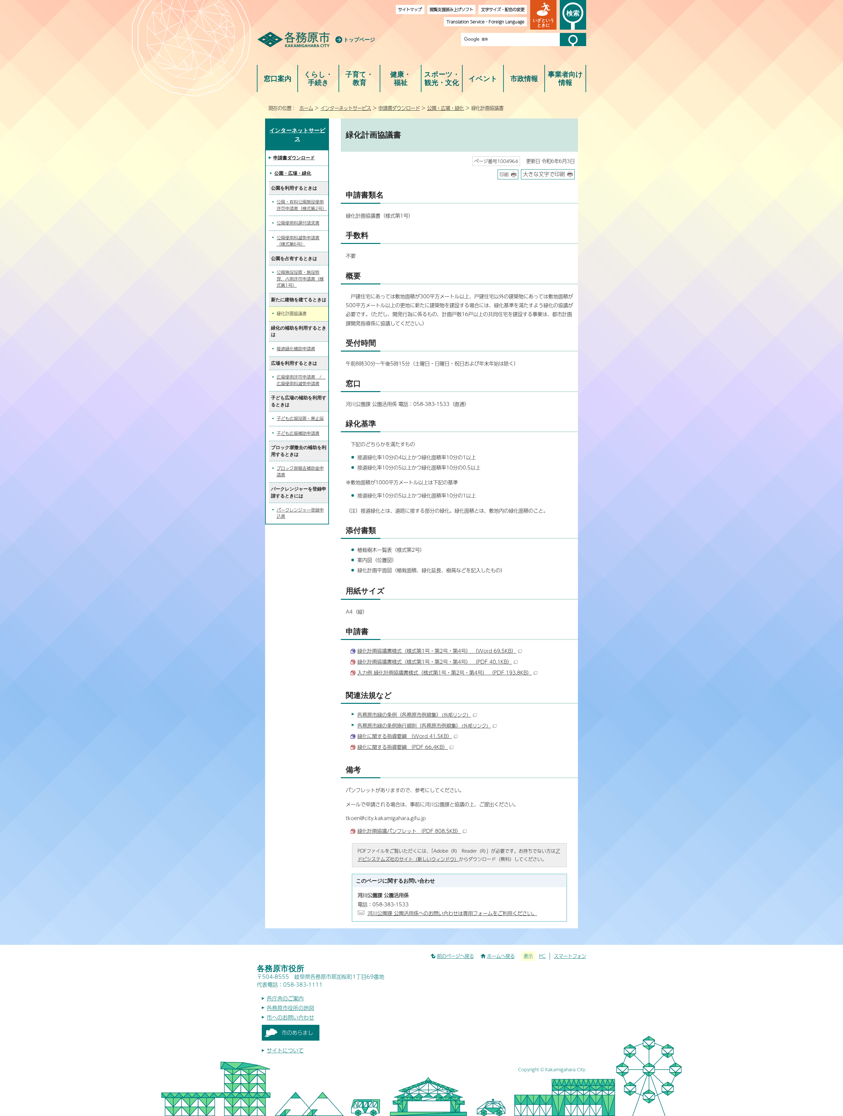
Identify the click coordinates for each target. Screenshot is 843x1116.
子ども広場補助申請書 (298, 433)
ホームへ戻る (501, 956)
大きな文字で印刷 (544, 174)
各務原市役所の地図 (290, 1008)
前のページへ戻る (455, 956)
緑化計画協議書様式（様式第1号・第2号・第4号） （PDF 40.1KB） (434, 661)
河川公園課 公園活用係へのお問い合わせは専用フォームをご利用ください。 (452, 913)
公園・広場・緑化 (445, 108)
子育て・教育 (359, 78)
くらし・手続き (318, 78)
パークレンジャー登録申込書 (300, 513)
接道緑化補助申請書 (296, 348)
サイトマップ (410, 9)
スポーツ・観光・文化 (442, 78)
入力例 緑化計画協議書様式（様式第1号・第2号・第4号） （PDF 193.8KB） (444, 672)
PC (542, 956)
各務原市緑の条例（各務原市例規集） (414, 714)
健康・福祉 (400, 78)
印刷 (504, 174)
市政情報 (524, 78)
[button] (543, 15)
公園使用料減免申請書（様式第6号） (298, 241)
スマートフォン (570, 956)
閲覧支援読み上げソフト (451, 9)
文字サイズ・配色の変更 (503, 9)
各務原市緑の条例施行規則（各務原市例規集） (424, 725)
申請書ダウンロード (399, 108)
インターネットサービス (345, 108)
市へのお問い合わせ (290, 1017)
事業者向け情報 (565, 78)
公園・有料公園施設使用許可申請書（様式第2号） (302, 205)
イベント (483, 78)
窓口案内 (277, 78)
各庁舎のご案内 (285, 998)
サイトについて (285, 1050)
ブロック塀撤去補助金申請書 (300, 471)
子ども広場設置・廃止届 (300, 418)
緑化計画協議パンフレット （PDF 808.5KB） (409, 831)
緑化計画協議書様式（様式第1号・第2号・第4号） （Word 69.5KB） (436, 650)
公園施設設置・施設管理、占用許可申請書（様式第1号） (300, 278)
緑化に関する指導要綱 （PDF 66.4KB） (402, 747)
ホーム (306, 108)
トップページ (359, 39)
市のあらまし (297, 1032)
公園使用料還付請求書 (298, 223)
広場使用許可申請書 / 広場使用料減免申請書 (301, 380)
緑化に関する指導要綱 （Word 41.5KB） (404, 736)
